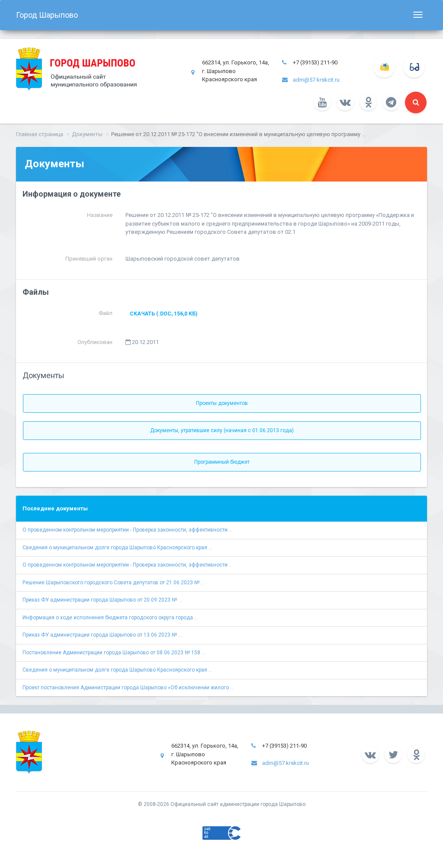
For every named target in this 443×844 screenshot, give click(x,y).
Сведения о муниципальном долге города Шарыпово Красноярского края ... (117, 548)
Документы (87, 134)
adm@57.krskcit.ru (316, 79)
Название (99, 215)
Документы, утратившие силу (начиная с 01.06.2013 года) (222, 430)
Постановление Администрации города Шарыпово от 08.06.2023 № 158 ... (113, 653)
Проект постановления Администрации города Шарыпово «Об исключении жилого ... (128, 688)
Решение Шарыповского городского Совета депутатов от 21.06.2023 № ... (113, 583)
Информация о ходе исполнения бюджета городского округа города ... (110, 618)
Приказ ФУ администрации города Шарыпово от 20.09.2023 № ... (102, 600)
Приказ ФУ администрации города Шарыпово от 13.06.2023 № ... (102, 635)
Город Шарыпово (47, 14)
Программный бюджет (222, 462)
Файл (105, 313)
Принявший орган (88, 258)
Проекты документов (222, 403)
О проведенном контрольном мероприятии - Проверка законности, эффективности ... (127, 530)
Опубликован (94, 342)
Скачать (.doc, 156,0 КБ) (163, 314)
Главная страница (39, 134)
